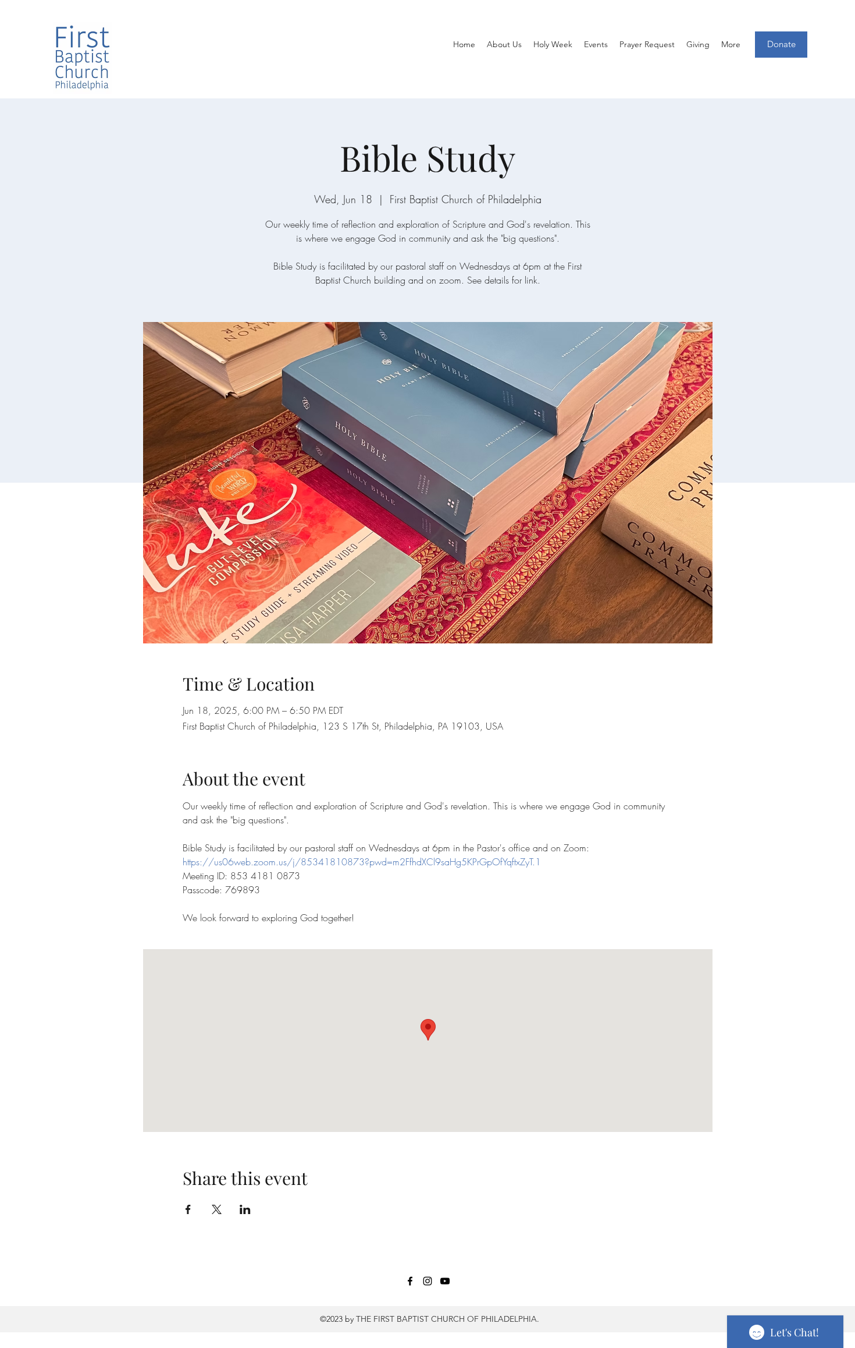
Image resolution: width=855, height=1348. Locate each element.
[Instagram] (427, 1281)
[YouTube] (445, 1281)
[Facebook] (410, 1281)
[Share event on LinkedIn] (245, 1209)
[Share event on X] (216, 1209)
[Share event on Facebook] (188, 1209)
